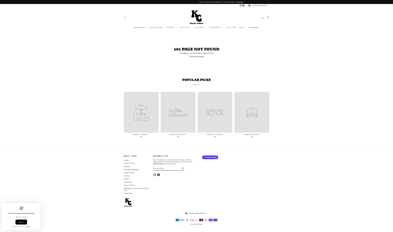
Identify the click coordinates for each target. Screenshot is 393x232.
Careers (126, 179)
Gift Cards (231, 27)
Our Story (127, 176)
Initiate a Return (129, 173)
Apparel (171, 27)
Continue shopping (196, 56)
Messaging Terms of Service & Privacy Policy (136, 189)
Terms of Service (129, 185)
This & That (185, 27)
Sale (241, 27)
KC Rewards (254, 27)
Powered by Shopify (196, 224)
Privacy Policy (128, 193)
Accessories (215, 27)
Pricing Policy (128, 182)
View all (197, 85)
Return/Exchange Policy (131, 169)
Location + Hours (129, 163)
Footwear (200, 27)
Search (126, 160)
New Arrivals (140, 27)
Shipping (126, 166)
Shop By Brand (156, 27)
